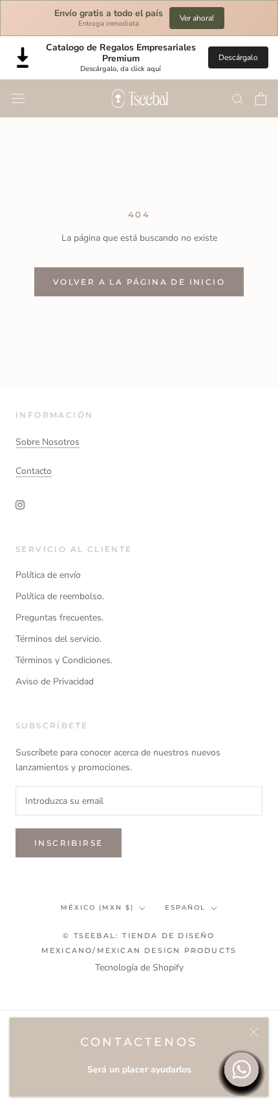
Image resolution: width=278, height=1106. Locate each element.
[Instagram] (20, 504)
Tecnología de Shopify (139, 967)
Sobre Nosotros (48, 442)
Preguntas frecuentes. (59, 617)
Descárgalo (238, 57)
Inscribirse (68, 843)
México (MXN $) (97, 907)
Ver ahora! (197, 18)
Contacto (34, 471)
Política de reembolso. (60, 596)
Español (185, 907)
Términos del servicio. (59, 639)
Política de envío (48, 575)
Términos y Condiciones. (64, 660)
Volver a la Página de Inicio (139, 282)
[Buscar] (238, 98)
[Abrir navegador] (18, 98)
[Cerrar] (254, 1032)
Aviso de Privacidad (55, 681)
